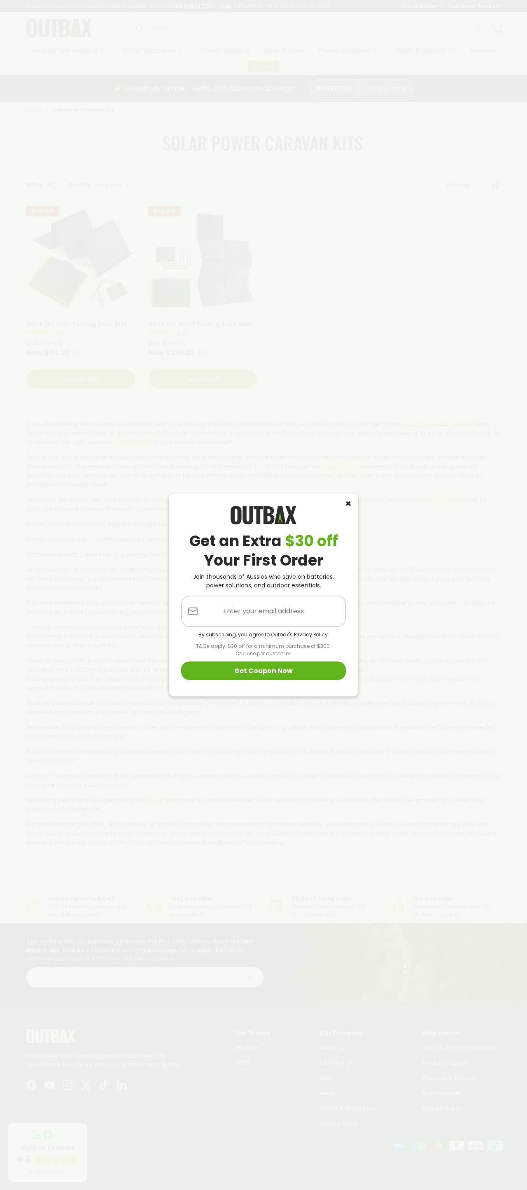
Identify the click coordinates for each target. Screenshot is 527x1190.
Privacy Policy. (311, 634)
